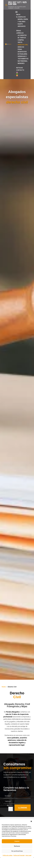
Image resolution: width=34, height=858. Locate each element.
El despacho (21, 17)
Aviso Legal (28, 855)
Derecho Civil (23, 45)
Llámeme (22, 808)
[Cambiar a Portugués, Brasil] (22, 74)
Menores (21, 63)
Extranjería (22, 54)
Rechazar (17, 846)
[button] (31, 821)
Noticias (19, 68)
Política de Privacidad (19, 855)
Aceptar (17, 841)
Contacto (20, 70)
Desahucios (22, 52)
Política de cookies (8, 855)
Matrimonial (23, 61)
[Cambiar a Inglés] (22, 72)
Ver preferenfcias (17, 851)
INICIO (18, 14)
